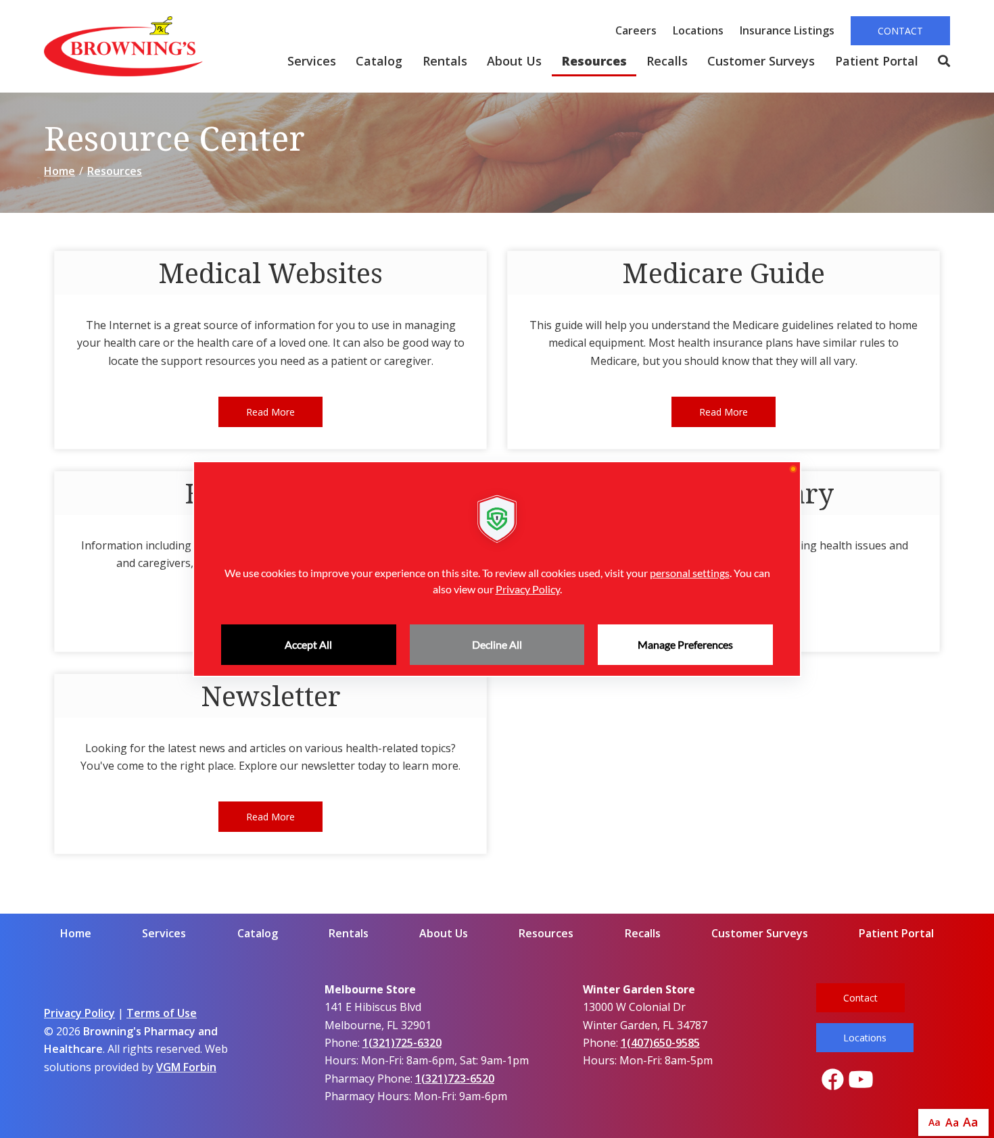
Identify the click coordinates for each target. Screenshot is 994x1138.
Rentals (445, 61)
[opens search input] (939, 61)
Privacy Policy (79, 1013)
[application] (497, 569)
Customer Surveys (761, 61)
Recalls (667, 61)
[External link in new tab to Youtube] (861, 1080)
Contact (900, 30)
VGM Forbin (186, 1067)
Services (311, 61)
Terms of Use (161, 1013)
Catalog (379, 61)
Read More (270, 411)
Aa (934, 1122)
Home (59, 171)
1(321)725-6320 (402, 1042)
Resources (594, 61)
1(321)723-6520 (454, 1078)
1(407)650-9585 (660, 1042)
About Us (514, 61)
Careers (636, 30)
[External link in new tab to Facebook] (832, 1080)
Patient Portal (876, 61)
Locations (698, 30)
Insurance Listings (787, 30)
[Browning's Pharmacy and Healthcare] (123, 46)
